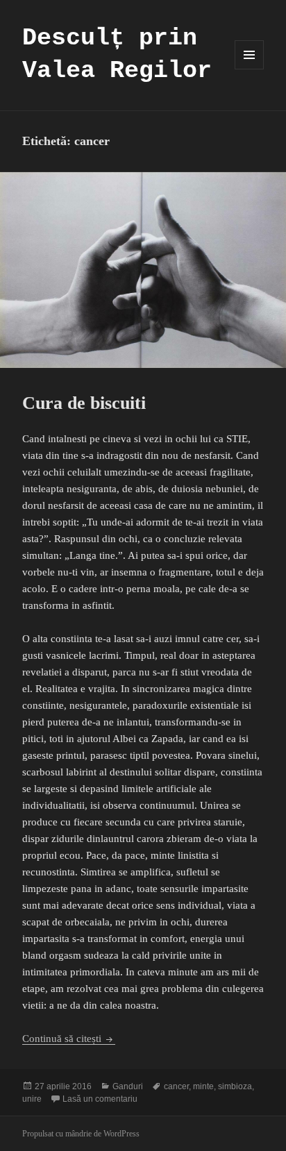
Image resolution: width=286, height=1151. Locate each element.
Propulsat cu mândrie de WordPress (81, 1134)
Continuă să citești (68, 1038)
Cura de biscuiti (84, 403)
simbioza (235, 1086)
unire (32, 1099)
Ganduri (127, 1086)
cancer (176, 1086)
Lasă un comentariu (99, 1099)
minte (203, 1086)
